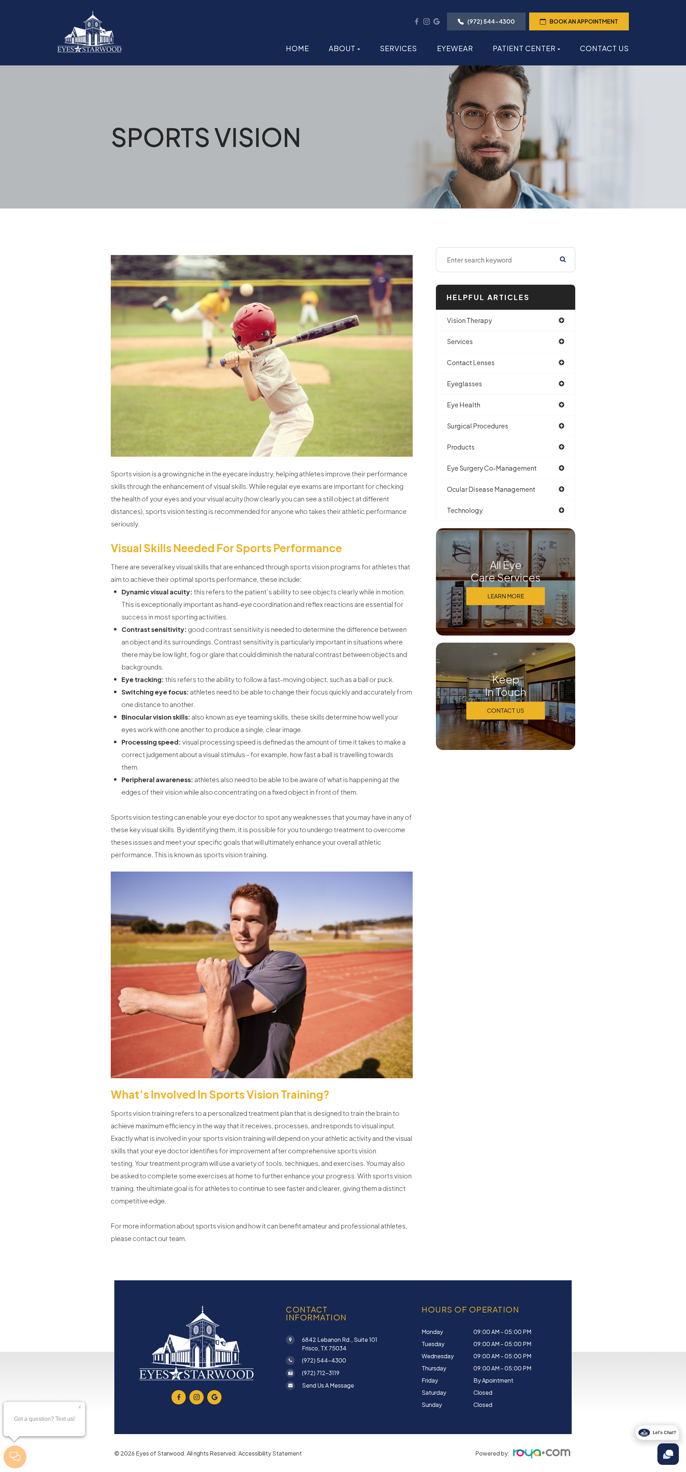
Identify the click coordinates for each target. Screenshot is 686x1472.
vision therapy (469, 320)
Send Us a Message (328, 1385)
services (460, 341)
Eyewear (455, 48)
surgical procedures (477, 426)
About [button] (342, 48)
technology (465, 510)
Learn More (505, 596)
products (460, 447)
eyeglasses (464, 383)
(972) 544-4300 (491, 21)
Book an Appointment (584, 21)
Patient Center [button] (524, 48)
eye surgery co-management (492, 468)
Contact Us (604, 48)
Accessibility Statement (270, 1453)
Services (398, 48)
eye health (463, 405)
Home (297, 48)
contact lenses (470, 362)
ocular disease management (491, 489)
